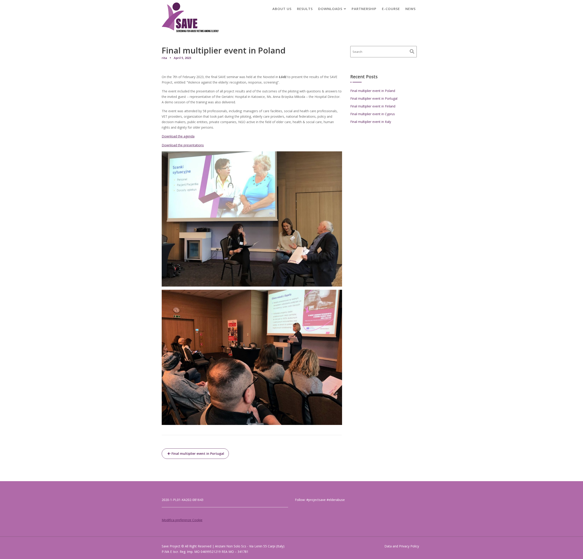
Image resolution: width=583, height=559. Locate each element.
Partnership (364, 8)
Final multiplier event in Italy (370, 121)
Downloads (330, 8)
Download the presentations (183, 145)
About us (282, 8)
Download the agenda (178, 136)
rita (164, 58)
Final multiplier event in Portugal (197, 453)
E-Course (391, 8)
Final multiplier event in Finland (372, 106)
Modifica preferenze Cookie (182, 520)
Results (305, 8)
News (410, 8)
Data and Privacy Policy (401, 546)
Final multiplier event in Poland (372, 91)
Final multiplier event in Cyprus (372, 114)
